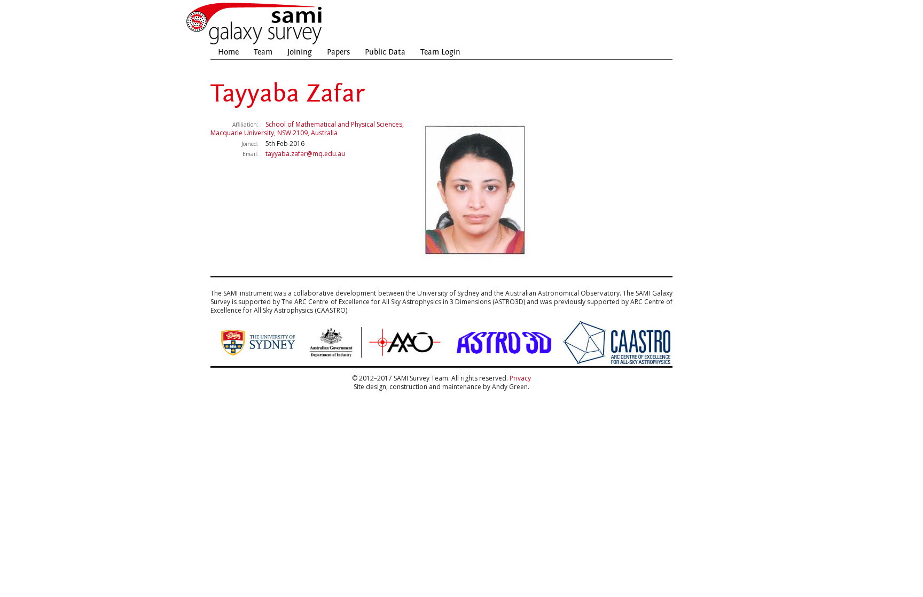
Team (263, 52)
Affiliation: (245, 124)
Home (228, 52)
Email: (251, 154)
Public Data (385, 52)
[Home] (254, 43)
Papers (338, 52)
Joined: (250, 144)
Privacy (520, 378)
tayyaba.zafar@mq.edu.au (305, 153)
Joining (299, 52)
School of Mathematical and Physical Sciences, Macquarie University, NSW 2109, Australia (307, 128)
